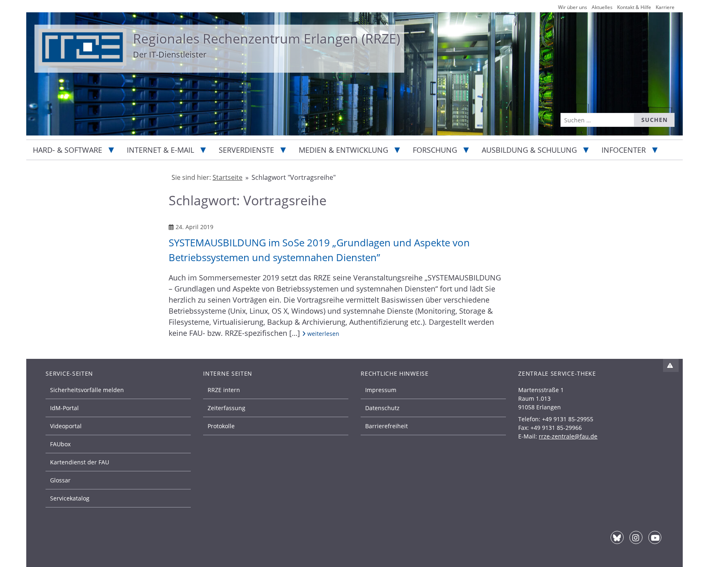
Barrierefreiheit (386, 426)
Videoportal (66, 426)
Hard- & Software (67, 150)
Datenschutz (382, 408)
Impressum (380, 390)
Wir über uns (572, 7)
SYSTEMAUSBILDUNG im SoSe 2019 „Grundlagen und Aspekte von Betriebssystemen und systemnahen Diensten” (319, 250)
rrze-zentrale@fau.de (568, 436)
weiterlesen (322, 333)
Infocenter (624, 150)
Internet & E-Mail (160, 150)
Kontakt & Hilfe (634, 7)
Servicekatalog (69, 498)
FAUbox (60, 444)
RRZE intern (224, 390)
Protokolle (221, 426)
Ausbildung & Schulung (529, 150)
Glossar (60, 480)
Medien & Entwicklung (343, 150)
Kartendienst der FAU (79, 462)
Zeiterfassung (226, 408)
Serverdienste (246, 150)
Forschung (435, 150)
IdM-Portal (64, 408)
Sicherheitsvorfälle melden (87, 390)
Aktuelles (602, 7)
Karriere (665, 7)
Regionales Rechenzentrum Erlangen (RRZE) (266, 38)
